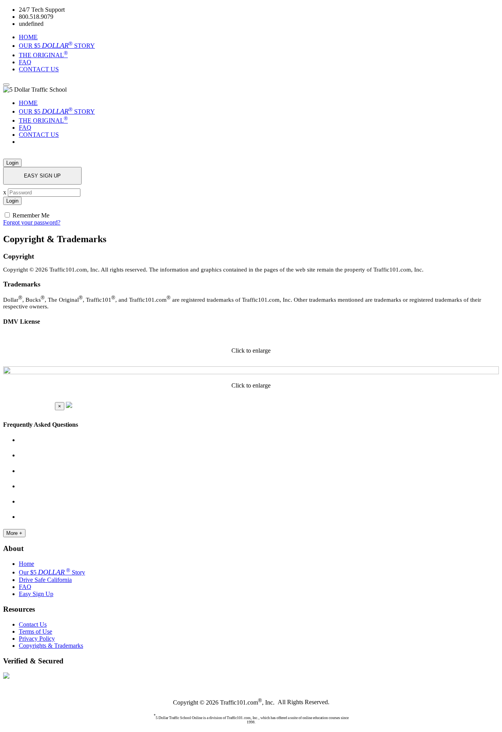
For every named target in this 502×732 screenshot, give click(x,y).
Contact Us (33, 624)
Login (12, 163)
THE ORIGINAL (43, 55)
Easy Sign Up (36, 594)
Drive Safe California (45, 579)
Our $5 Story (52, 572)
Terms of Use (35, 631)
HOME (28, 37)
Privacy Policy (37, 638)
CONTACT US (39, 69)
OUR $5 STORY (57, 45)
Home (26, 563)
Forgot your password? (31, 222)
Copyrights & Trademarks (51, 645)
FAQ (25, 62)
